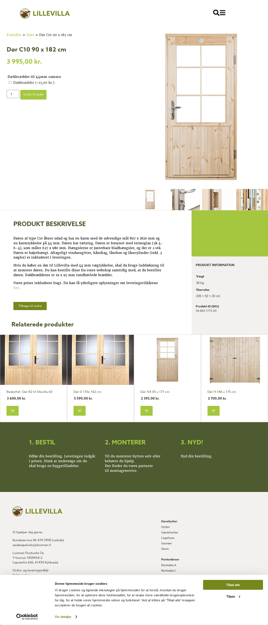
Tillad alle (233, 585)
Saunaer (166, 543)
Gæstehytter (169, 532)
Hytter (165, 527)
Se (12, 410)
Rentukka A (168, 565)
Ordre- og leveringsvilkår (31, 570)
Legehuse (167, 538)
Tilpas (230, 596)
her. (16, 288)
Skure (165, 549)
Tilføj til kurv (33, 94)
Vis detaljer (63, 617)
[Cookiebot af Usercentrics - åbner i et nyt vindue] (27, 617)
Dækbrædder (33, 83)
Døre (30, 35)
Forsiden (14, 35)
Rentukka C (168, 570)
